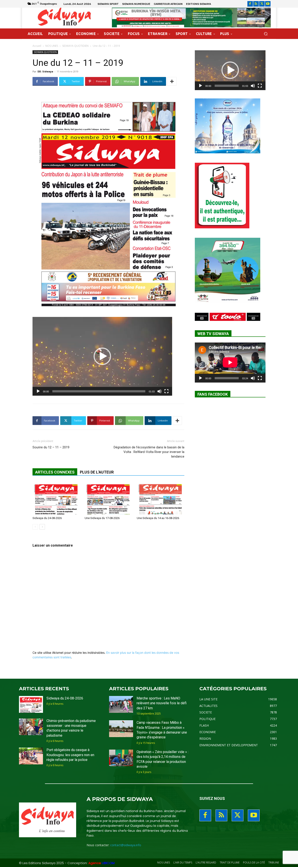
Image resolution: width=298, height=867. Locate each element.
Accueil (37, 46)
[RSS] (256, 4)
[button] (265, 34)
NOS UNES (51, 46)
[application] (102, 356)
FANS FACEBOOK (212, 394)
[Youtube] (268, 4)
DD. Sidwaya (45, 71)
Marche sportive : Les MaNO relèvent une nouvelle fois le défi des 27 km (162, 703)
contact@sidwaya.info (125, 845)
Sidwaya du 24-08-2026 (47, 518)
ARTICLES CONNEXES (55, 472)
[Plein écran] (166, 391)
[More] (171, 81)
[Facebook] (250, 4)
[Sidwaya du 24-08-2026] (56, 498)
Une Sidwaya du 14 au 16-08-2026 (158, 518)
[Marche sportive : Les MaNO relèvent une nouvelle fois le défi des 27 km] (121, 704)
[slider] (98, 391)
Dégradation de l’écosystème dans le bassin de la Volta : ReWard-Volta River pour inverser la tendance (149, 451)
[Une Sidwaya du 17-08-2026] (108, 498)
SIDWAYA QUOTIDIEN (75, 46)
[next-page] (42, 527)
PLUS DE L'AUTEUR (97, 472)
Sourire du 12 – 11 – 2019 (51, 447)
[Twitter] (262, 4)
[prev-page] (35, 527)
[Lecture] (38, 391)
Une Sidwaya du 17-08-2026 (102, 518)
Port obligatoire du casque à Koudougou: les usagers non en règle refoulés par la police (70, 755)
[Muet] (159, 391)
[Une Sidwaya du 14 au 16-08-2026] (160, 498)
